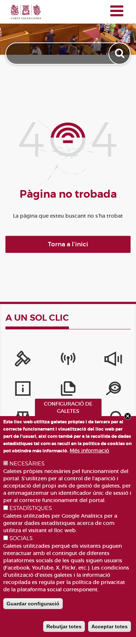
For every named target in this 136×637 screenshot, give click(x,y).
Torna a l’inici (68, 244)
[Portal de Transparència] (113, 390)
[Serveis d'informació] (22, 390)
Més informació (89, 450)
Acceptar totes (109, 626)
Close (127, 416)
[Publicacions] (68, 390)
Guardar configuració (33, 604)
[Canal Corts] (68, 360)
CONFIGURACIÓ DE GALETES (68, 407)
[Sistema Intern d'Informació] (113, 360)
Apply (120, 53)
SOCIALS (21, 538)
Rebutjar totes (64, 626)
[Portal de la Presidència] (22, 360)
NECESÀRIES (27, 463)
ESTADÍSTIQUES (30, 508)
